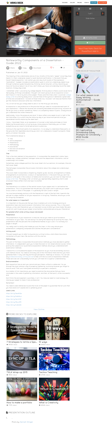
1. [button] (6, 418)
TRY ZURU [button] (94, 2)
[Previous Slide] (77, 14)
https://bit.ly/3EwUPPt (13, 302)
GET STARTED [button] (102, 2)
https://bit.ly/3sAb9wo (14, 296)
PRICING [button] (79, 2)
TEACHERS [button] (65, 2)
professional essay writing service (21, 257)
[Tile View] (90, 9)
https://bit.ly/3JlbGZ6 (13, 305)
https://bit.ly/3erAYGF (13, 299)
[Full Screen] (79, 9)
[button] (90, 38)
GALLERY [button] (72, 2)
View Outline (39, 309)
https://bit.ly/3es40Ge (14, 293)
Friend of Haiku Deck (95, 61)
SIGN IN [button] (86, 2)
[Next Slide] (103, 14)
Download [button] (37, 68)
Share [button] (12, 68)
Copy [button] (24, 68)
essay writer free (12, 179)
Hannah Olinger (26, 422)
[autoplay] (101, 9)
